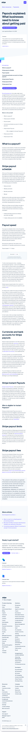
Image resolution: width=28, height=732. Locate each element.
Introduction (5, 65)
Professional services (20, 646)
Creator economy (19, 631)
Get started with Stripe (9, 27)
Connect (4, 618)
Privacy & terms (6, 697)
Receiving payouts (6, 93)
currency (16, 343)
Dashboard (16, 419)
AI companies (18, 629)
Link (3, 633)
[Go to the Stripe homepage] (3, 598)
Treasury (4, 652)
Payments (16, 7)
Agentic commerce (19, 609)
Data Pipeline (5, 622)
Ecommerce (18, 612)
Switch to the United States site (10, 728)
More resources (6, 7)
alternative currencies (8, 351)
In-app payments (19, 620)
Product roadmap (19, 686)
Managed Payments (7, 635)
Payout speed (5, 72)
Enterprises (18, 605)
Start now (5, 553)
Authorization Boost (7, 609)
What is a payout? (6, 67)
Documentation (18, 669)
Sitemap (4, 704)
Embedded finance (19, 614)
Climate (4, 616)
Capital (3, 612)
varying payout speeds (8, 305)
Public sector (18, 648)
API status (17, 673)
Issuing (3, 631)
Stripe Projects (18, 679)
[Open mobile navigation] (25, 2)
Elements (4, 624)
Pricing (3, 605)
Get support (5, 714)
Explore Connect (6, 569)
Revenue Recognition (7, 645)
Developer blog (18, 681)
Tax (3, 648)
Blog (3, 690)
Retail (16, 650)
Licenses (4, 702)
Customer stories (6, 688)
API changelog (18, 675)
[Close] (25, 725)
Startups (17, 607)
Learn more (5, 46)
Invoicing (4, 629)
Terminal (4, 650)
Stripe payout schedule (8, 70)
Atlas (3, 607)
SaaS (16, 628)
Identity (4, 628)
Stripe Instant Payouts (7, 79)
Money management (20, 624)
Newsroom (17, 690)
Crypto (3, 620)
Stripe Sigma (5, 647)
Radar (3, 643)
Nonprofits (17, 644)
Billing (3, 611)
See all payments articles (8, 514)
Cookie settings (6, 706)
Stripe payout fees (7, 84)
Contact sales (14, 553)
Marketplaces (18, 622)
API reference (18, 671)
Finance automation (19, 616)
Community (5, 692)
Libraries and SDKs (19, 677)
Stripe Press (18, 692)
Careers (17, 688)
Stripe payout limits (7, 81)
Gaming (17, 633)
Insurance (17, 639)
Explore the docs (6, 585)
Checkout (4, 614)
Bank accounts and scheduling (10, 374)
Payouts (4, 641)
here (7, 287)
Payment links (5, 637)
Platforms (17, 626)
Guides (4, 686)
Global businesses (19, 618)
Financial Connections (7, 626)
